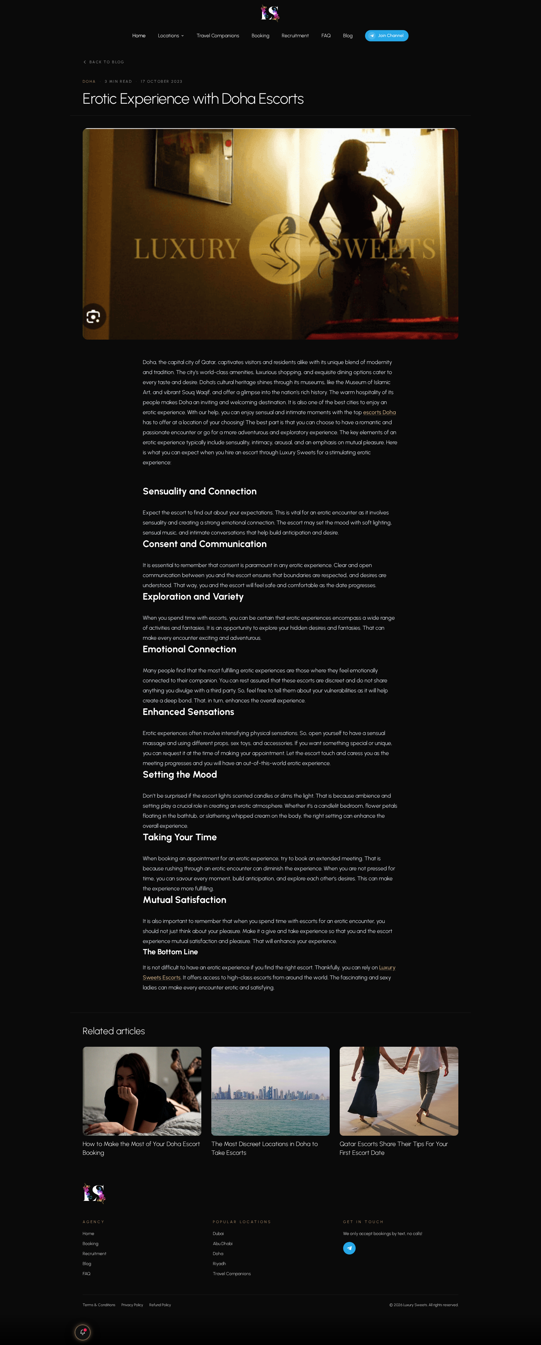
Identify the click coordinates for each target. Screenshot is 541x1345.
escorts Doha (379, 412)
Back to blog (107, 62)
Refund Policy (160, 1305)
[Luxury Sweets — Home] (270, 13)
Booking (260, 36)
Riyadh (219, 1263)
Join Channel (391, 35)
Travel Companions (218, 36)
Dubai (218, 1233)
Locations (168, 36)
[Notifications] (82, 1332)
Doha (218, 1253)
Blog (348, 36)
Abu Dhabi (223, 1243)
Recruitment (295, 36)
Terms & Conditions (99, 1305)
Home (139, 36)
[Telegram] (349, 1248)
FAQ (326, 36)
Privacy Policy (132, 1305)
